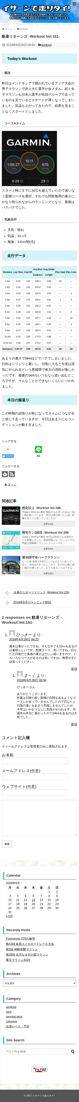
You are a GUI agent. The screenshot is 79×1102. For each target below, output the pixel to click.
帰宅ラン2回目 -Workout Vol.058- (45, 532)
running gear (14, 1016)
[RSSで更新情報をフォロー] (12, 474)
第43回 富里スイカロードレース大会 (30, 944)
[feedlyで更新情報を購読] (5, 474)
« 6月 (9, 916)
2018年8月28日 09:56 (31, 680)
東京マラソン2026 (18, 960)
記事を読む (49, 524)
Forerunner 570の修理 (20, 938)
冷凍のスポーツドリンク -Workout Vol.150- (41, 592)
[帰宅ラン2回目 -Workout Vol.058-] (11, 540)
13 (33, 900)
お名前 (8, 755)
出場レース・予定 (17, 1026)
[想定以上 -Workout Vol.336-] (11, 515)
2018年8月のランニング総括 (32, 602)
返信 (74, 669)
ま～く (12, 484)
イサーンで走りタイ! (43, 1095)
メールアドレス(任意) (21, 771)
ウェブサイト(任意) (19, 786)
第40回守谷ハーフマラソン (41, 557)
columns (11, 1021)
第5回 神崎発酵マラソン (22, 949)
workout (46, 45)
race (9, 1011)
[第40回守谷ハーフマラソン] (11, 565)
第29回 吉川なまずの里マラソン (27, 954)
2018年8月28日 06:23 (24, 639)
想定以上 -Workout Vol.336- (42, 508)
